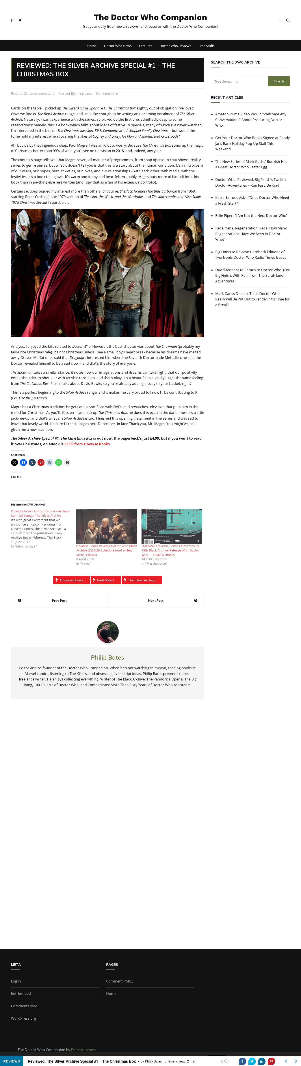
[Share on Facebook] (242, 1061)
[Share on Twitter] (252, 1061)
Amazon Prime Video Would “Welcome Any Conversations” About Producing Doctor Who (250, 120)
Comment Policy (119, 981)
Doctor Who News (118, 46)
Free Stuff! (206, 46)
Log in (16, 981)
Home (92, 46)
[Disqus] (107, 767)
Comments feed (24, 1006)
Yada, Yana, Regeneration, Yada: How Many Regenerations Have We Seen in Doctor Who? (251, 234)
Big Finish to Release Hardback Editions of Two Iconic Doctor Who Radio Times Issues (250, 254)
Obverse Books (71, 580)
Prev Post (59, 600)
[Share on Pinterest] (271, 1061)
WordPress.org (23, 1018)
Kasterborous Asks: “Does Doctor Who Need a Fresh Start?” (252, 200)
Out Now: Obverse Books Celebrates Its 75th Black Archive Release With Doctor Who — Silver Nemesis (170, 550)
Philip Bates (84, 94)
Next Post (156, 600)
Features (145, 46)
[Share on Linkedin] (262, 1061)
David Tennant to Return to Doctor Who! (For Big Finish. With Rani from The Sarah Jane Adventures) (252, 275)
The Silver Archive (141, 580)
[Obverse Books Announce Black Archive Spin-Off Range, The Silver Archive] (43, 529)
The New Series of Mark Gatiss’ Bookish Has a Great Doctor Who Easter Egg (251, 164)
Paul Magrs (105, 580)
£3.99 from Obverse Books (87, 444)
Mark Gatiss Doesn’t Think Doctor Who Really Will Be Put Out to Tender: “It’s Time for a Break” (252, 299)
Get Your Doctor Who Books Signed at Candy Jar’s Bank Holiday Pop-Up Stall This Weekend (252, 143)
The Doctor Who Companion (150, 17)
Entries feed (21, 993)
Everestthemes (83, 1049)
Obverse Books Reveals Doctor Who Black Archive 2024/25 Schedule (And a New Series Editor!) (106, 550)
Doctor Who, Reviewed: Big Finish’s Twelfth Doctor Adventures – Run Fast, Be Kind (250, 182)
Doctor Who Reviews (175, 46)
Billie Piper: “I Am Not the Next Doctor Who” (251, 215)
